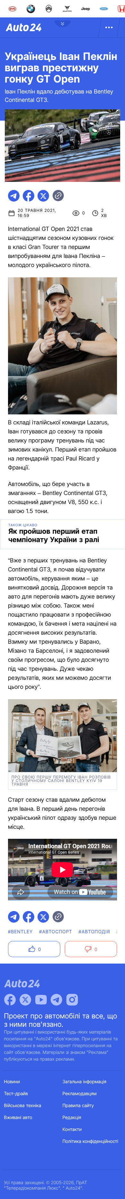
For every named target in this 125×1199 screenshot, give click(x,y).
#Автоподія (94, 932)
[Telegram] (56, 1000)
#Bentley (20, 932)
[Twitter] (25, 1000)
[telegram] (14, 196)
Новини (12, 1082)
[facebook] (28, 196)
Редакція (72, 1117)
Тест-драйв (16, 1093)
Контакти (72, 1129)
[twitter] (43, 196)
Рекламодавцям (80, 1093)
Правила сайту (78, 1105)
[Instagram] (72, 1000)
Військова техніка (22, 1105)
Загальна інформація (84, 1082)
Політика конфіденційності (90, 1141)
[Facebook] (10, 1000)
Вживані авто (18, 1117)
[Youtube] (41, 1000)
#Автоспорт (55, 932)
